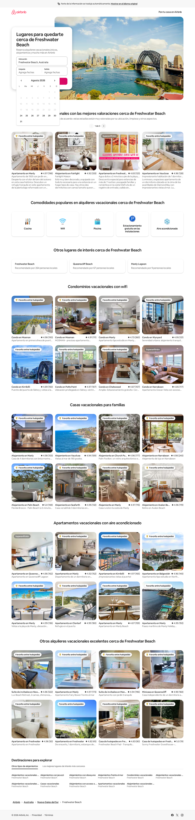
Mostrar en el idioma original (124, 3)
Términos (48, 815)
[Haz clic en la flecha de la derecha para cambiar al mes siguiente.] (54, 80)
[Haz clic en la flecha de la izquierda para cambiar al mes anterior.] (21, 80)
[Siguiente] (103, 126)
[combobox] (42, 62)
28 (43, 115)
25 (27, 115)
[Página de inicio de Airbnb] (19, 12)
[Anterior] (91, 126)
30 (55, 115)
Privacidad (37, 815)
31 (21, 121)
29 (49, 115)
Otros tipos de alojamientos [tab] (25, 766)
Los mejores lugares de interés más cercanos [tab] (64, 766)
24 (21, 115)
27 (38, 115)
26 (32, 115)
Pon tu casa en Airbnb (170, 12)
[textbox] (29, 72)
